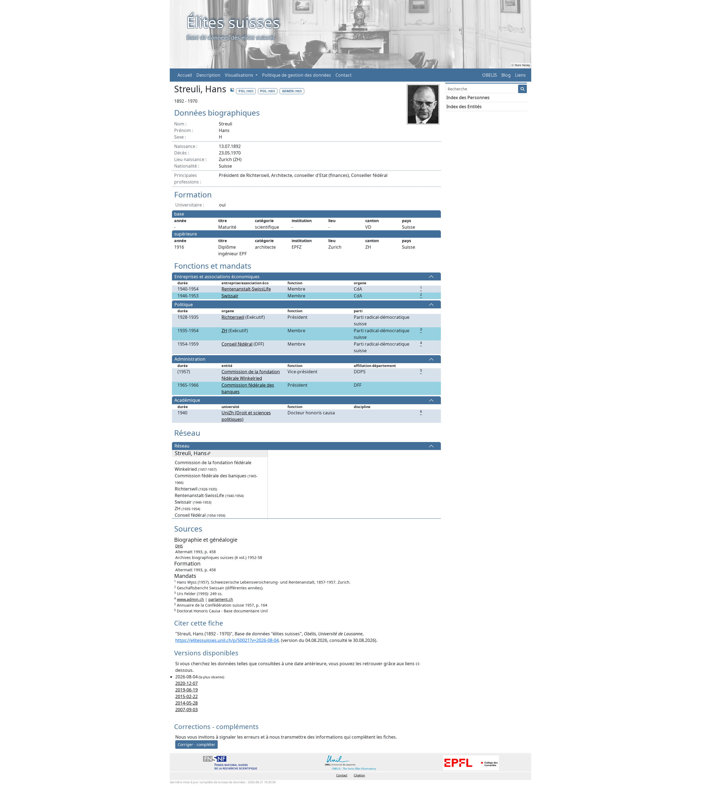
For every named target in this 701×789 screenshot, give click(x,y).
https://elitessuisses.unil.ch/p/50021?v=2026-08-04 (227, 640)
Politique (183, 304)
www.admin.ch (190, 599)
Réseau (181, 446)
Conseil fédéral (237, 344)
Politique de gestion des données (296, 75)
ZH (224, 331)
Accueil (184, 75)
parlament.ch (220, 599)
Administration (189, 359)
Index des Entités (464, 107)
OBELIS (489, 75)
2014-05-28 (186, 703)
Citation (359, 775)
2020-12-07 (186, 683)
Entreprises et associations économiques (217, 276)
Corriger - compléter (196, 744)
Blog (506, 75)
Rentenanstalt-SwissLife (246, 289)
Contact (343, 75)
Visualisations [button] (239, 75)
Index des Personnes (468, 97)
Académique (187, 400)
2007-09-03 (186, 710)
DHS (179, 546)
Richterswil (233, 317)
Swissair (230, 296)
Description (208, 75)
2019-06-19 (186, 690)
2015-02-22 (186, 696)
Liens (520, 75)
